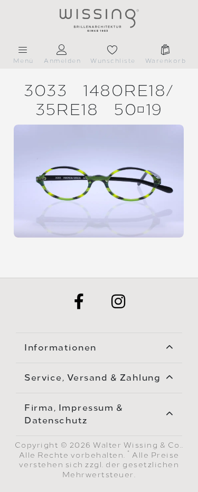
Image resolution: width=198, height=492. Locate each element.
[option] (99, 181)
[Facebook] (79, 301)
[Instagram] (118, 301)
